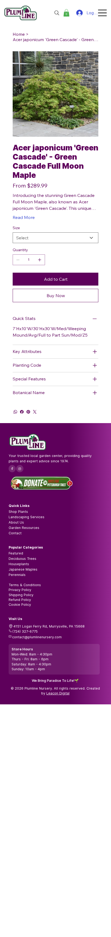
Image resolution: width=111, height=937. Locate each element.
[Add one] (39, 259)
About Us (16, 522)
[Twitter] (34, 412)
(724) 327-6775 (25, 631)
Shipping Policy (21, 595)
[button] (66, 12)
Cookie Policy (20, 605)
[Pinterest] (28, 412)
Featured (16, 553)
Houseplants (19, 564)
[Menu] (102, 13)
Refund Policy (20, 600)
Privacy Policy (20, 590)
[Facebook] (22, 412)
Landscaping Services (26, 517)
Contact (15, 533)
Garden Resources (24, 528)
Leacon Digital (58, 693)
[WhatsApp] (15, 412)
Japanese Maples (23, 569)
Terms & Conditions (25, 585)
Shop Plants (18, 512)
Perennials (17, 575)
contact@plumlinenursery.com (37, 637)
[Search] (57, 13)
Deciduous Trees (22, 559)
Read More (24, 217)
